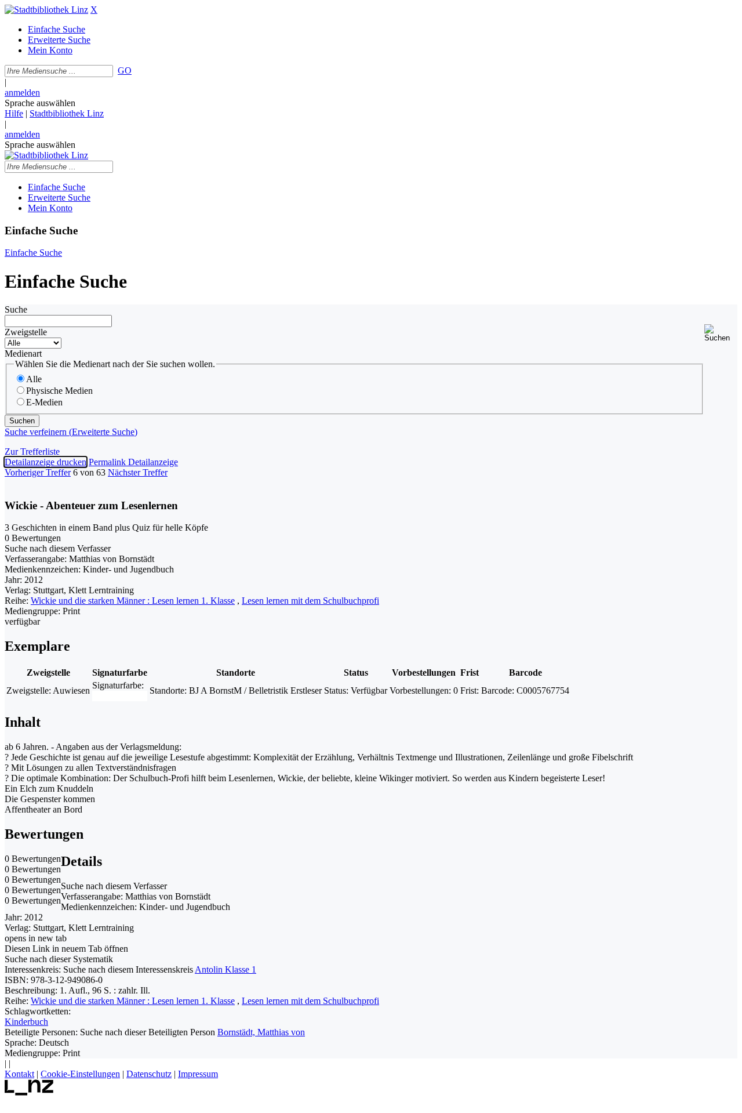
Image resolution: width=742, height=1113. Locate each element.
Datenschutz (149, 1074)
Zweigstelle (26, 332)
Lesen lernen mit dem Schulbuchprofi (310, 601)
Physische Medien (59, 391)
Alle (34, 379)
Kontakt (19, 1074)
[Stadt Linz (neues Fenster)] (29, 1092)
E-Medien (44, 402)
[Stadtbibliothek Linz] (46, 9)
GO (125, 70)
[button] (720, 333)
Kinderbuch (26, 1022)
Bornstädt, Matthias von (261, 1032)
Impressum (198, 1074)
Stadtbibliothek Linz (67, 113)
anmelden (22, 92)
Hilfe (14, 113)
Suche (16, 309)
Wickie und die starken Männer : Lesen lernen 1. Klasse (133, 601)
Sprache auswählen (40, 103)
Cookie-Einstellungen (80, 1074)
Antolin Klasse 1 (225, 969)
